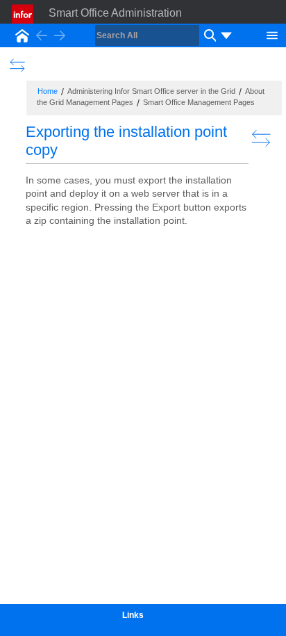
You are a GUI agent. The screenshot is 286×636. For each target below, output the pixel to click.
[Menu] (272, 34)
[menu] (226, 35)
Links (133, 615)
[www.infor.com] (23, 14)
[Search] (208, 35)
